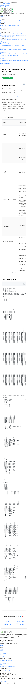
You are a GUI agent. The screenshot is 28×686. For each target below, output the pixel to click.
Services (2, 48)
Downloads (23, 54)
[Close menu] (12, 11)
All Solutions (4, 44)
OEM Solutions (3, 664)
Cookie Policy (3, 681)
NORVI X (3, 21)
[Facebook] (0, 645)
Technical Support (13, 51)
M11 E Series (9, 31)
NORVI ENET (23, 21)
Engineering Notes (8, 55)
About (1, 56)
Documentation (5, 54)
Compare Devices (5, 39)
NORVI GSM (9, 21)
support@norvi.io (5, 670)
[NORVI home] (6, 11)
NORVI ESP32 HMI (14, 25)
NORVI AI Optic (4, 28)
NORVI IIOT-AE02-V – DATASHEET (7, 623)
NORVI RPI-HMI (5, 25)
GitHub (17, 54)
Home (1, 16)
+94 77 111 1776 (5, 672)
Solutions (2, 42)
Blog (19, 55)
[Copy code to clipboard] (24, 283)
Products (2, 18)
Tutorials (12, 54)
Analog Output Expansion (20, 33)
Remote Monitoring (4, 663)
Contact (2, 58)
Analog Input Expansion (7, 33)
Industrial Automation (5, 662)
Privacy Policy (3, 680)
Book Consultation (16, 7)
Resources (2, 52)
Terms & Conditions (12, 680)
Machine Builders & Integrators (8, 666)
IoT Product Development (18, 49)
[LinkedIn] (1, 645)
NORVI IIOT (16, 21)
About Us (2, 650)
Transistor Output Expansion (7, 36)
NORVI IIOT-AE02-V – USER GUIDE (20, 623)
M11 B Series (17, 31)
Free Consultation (5, 49)
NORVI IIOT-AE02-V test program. (11, 96)
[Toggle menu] (12, 9)
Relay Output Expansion (19, 35)
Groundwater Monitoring (15, 44)
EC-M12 (3, 31)
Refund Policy (21, 680)
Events (15, 55)
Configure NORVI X (16, 39)
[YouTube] (3, 645)
